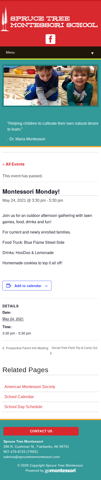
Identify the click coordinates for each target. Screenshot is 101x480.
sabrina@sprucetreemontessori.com (31, 457)
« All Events (13, 164)
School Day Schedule (23, 407)
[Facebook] (50, 39)
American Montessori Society (29, 387)
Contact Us (41, 431)
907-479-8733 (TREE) (20, 452)
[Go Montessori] (60, 470)
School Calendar (19, 397)
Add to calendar (27, 285)
